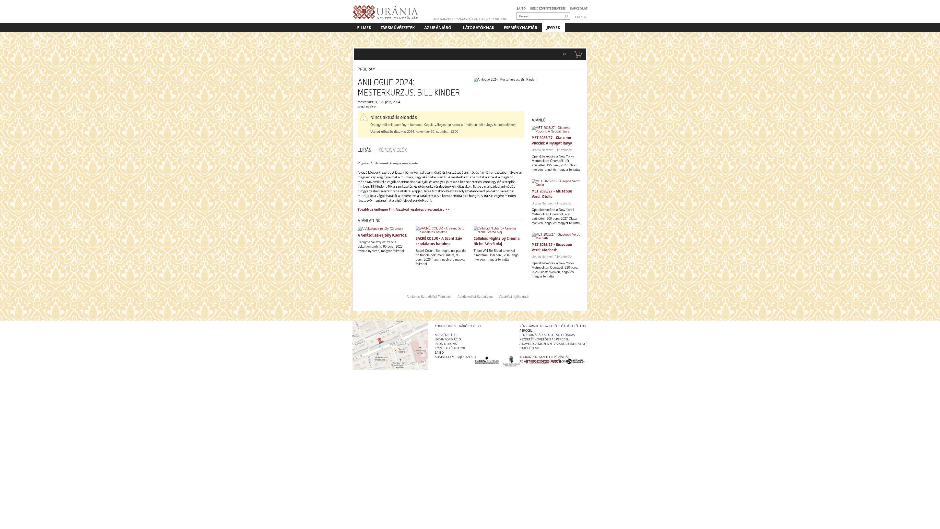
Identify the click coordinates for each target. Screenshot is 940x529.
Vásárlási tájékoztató (514, 297)
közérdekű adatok (450, 348)
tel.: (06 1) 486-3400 (493, 19)
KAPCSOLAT (579, 8)
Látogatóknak (478, 27)
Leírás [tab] (364, 150)
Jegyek (553, 27)
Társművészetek (398, 27)
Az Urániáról (439, 27)
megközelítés (446, 335)
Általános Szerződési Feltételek (429, 297)
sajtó (439, 352)
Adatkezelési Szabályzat (475, 297)
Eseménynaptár (520, 27)
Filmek (364, 27)
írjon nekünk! (446, 343)
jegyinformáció (448, 339)
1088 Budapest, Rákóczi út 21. (455, 19)
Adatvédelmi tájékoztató (455, 357)
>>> (447, 209)
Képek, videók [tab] (393, 150)
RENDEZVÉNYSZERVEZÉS (548, 8)
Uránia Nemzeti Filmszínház (552, 150)
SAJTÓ (521, 8)
